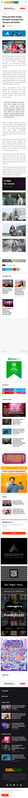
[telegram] (21, 785)
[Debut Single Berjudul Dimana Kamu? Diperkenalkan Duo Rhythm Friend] (7, 422)
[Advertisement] (14, 334)
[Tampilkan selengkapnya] (21, 269)
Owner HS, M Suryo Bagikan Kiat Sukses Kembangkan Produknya (7, 291)
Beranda (4, 14)
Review (14, 265)
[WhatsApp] (10, 269)
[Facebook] (3, 269)
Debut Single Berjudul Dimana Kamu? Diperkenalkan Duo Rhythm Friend (18, 422)
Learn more (10, 791)
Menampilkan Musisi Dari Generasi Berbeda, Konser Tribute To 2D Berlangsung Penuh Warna (18, 725)
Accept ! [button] (5, 795)
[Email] (17, 269)
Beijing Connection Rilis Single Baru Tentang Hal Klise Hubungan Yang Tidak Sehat (19, 431)
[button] (2, 2)
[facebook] (7, 785)
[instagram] (17, 785)
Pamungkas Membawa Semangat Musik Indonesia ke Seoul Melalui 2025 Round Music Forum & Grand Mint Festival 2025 (19, 442)
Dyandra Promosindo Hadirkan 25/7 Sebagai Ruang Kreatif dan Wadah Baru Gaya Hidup (7, 311)
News (10, 265)
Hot (8, 14)
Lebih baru (4, 351)
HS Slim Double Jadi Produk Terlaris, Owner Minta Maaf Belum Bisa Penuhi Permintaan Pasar (20, 291)
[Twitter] (7, 269)
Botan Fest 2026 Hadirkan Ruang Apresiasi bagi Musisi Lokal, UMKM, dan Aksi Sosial (19, 739)
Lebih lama (23, 351)
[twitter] (10, 785)
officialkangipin (21, 61)
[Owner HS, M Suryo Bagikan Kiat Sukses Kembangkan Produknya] (7, 503)
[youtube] (14, 785)
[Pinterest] (14, 269)
